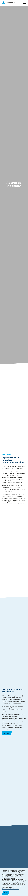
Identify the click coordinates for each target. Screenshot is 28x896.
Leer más (6, 733)
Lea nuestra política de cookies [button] (10, 889)
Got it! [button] (5, 893)
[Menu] (24, 2)
